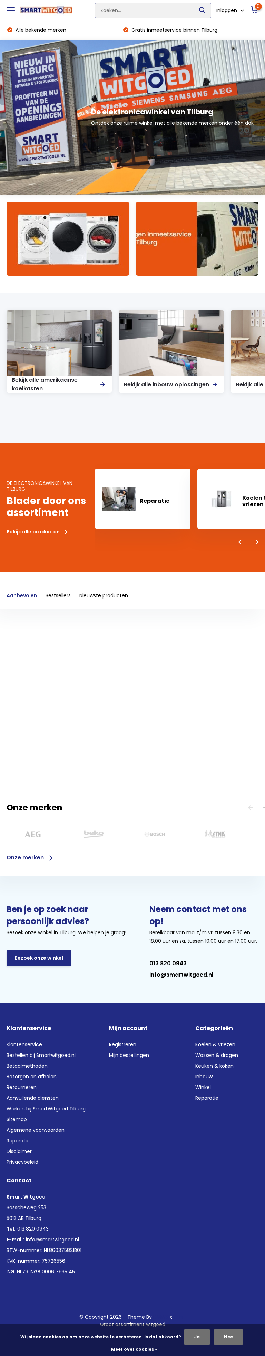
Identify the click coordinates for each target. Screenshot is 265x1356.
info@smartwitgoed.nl (181, 975)
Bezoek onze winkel (38, 958)
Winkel (203, 1087)
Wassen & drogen (216, 1055)
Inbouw (204, 1076)
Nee (228, 1337)
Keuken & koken (214, 1065)
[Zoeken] (202, 10)
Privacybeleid (22, 1162)
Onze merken (26, 857)
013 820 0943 (168, 963)
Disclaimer (19, 1151)
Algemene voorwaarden (36, 1129)
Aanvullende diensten (33, 1097)
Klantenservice (24, 1044)
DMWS (160, 1317)
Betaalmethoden (27, 1065)
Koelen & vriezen (215, 1044)
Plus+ (180, 1317)
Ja (197, 1337)
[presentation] (240, 542)
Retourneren (22, 1087)
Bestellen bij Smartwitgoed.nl (41, 1055)
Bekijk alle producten (34, 532)
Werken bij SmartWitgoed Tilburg (46, 1108)
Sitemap (17, 1119)
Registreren (122, 1044)
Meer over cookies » (134, 1349)
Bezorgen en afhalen (32, 1076)
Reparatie (18, 1140)
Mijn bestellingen (129, 1055)
